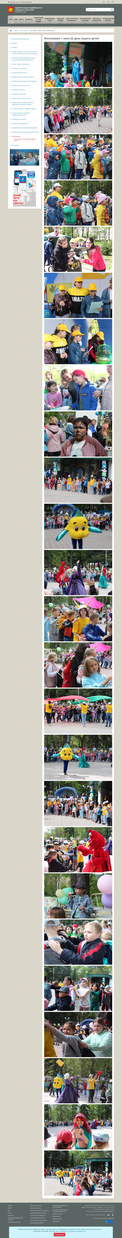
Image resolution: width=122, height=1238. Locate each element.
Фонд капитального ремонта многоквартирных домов (60, 1210)
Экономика (15, 145)
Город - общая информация (21, 64)
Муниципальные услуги (14, 1222)
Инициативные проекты (19, 72)
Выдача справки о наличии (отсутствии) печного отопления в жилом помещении (24, 52)
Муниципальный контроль (37, 1218)
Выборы (14, 47)
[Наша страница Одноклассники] (112, 1214)
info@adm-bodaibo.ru (108, 1211)
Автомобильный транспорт (20, 39)
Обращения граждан (35, 1205)
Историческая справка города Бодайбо (24, 81)
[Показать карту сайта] (112, 2)
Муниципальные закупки (37, 1222)
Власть (10, 1213)
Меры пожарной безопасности (38, 1220)
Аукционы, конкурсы (35, 1208)
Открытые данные (58, 1214)
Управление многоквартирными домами (24, 128)
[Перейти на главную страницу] (103, 2)
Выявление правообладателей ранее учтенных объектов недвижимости (24, 59)
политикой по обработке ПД (77, 1231)
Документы (11, 1215)
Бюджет (14, 43)
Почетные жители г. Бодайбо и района (24, 109)
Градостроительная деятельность (39, 1210)
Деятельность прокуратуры (37, 1215)
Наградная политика (18, 90)
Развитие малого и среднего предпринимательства (21, 114)
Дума (9, 1210)
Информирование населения (38, 1213)
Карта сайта (56, 1221)
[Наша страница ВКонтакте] (108, 1214)
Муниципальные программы (21, 85)
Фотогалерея (24, 30)
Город (16, 30)
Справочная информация (20, 123)
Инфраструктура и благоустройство (23, 77)
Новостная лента (57, 1218)
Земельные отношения (19, 68)
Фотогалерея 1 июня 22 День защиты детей (25, 139)
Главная (10, 1205)
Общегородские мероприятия (21, 98)
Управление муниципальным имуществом (25, 132)
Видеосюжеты (56, 1216)
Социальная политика (19, 119)
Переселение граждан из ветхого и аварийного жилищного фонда (23, 103)
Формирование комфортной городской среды (60, 1206)
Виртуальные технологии (107, 1218)
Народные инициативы (19, 94)
